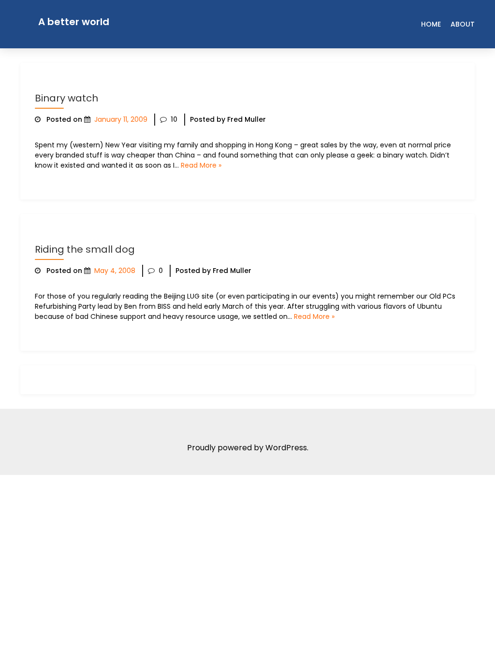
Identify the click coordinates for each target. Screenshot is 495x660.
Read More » (201, 165)
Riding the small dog (85, 249)
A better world (73, 22)
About (463, 24)
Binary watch (66, 98)
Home (431, 24)
